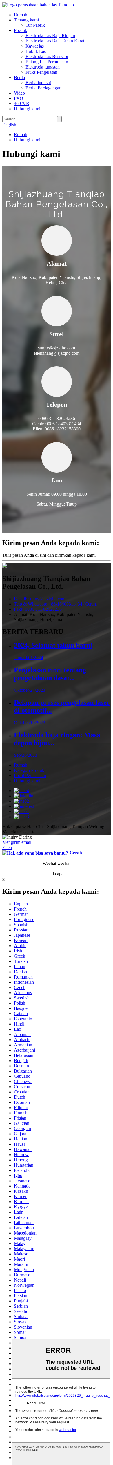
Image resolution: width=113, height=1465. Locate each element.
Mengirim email (16, 842)
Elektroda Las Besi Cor (46, 56)
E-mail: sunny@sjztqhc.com (39, 598)
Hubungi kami (27, 108)
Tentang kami (26, 19)
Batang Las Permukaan (46, 61)
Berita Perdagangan (43, 87)
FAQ (18, 98)
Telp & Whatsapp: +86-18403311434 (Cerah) (55, 603)
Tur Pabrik (35, 25)
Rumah (20, 14)
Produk (20, 30)
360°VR (21, 103)
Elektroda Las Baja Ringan (50, 35)
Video (19, 93)
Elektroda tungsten (42, 66)
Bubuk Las (35, 51)
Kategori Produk (29, 770)
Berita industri (38, 82)
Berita (19, 77)
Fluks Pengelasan (41, 72)
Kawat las (34, 46)
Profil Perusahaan (30, 775)
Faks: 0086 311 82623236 (38, 609)
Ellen (7, 847)
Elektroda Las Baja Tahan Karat (54, 40)
